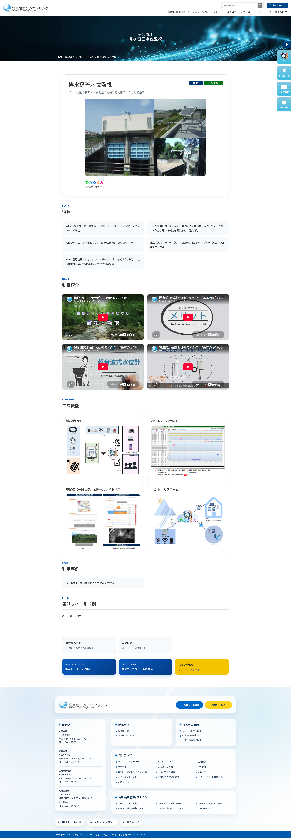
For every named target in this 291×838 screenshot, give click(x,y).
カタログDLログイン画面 (210, 803)
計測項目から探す (190, 735)
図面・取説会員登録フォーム (132, 808)
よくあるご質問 (165, 766)
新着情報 (122, 766)
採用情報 (202, 766)
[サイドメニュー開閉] (287, 44)
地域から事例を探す (191, 740)
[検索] (260, 5)
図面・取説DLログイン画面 (171, 808)
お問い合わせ (218, 705)
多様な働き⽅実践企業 (168, 776)
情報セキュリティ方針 (71, 822)
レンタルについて (166, 761)
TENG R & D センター (128, 776)
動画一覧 (202, 771)
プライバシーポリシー (104, 822)
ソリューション (85, 57)
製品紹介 (70, 57)
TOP (60, 57)
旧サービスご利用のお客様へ (212, 776)
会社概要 (202, 761)
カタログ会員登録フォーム (170, 803)
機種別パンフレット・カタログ (133, 771)
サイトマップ (133, 822)
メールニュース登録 (189, 705)
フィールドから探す (127, 735)
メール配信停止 (205, 808)
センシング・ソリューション (132, 761)
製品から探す (124, 730)
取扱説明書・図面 (166, 771)
